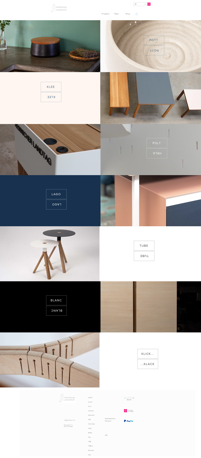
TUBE (89, 441)
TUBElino (90, 446)
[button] (137, 14)
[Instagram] (149, 4)
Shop (89, 437)
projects (90, 397)
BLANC (90, 432)
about (89, 406)
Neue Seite (91, 450)
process (90, 402)
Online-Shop (91, 424)
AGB (89, 419)
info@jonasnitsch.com (69, 420)
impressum (91, 410)
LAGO (90, 428)
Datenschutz (91, 415)
